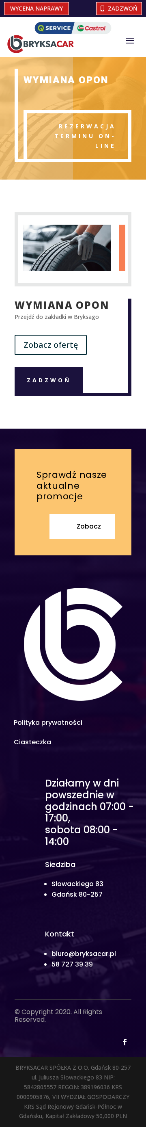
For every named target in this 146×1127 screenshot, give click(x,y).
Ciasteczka (32, 742)
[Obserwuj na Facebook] (124, 1042)
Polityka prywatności (48, 722)
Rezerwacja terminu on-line (85, 136)
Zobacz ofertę (51, 344)
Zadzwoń (122, 8)
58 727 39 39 (72, 964)
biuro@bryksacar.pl (84, 953)
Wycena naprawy (36, 8)
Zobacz (89, 526)
